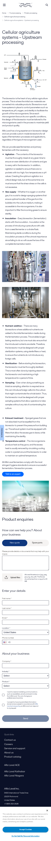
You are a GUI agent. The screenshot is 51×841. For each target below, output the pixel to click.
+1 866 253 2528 (11, 803)
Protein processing (30, 13)
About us (8, 752)
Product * (6, 681)
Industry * (5, 671)
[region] (25, 824)
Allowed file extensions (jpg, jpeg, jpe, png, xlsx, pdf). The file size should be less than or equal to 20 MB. (36, 577)
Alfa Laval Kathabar (14, 771)
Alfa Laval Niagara (14, 775)
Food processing (15, 13)
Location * (6, 628)
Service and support (14, 748)
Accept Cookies (25, 829)
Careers (8, 744)
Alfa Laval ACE (12, 765)
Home (4, 13)
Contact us (10, 739)
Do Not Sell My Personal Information (25, 836)
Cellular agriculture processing (14, 17)
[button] (4, 642)
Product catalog (12, 756)
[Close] (47, 810)
